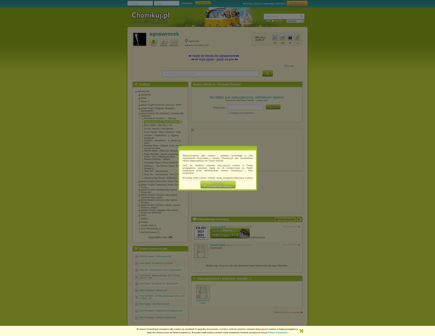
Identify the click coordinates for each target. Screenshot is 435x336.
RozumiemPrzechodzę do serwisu (218, 185)
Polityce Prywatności (278, 332)
